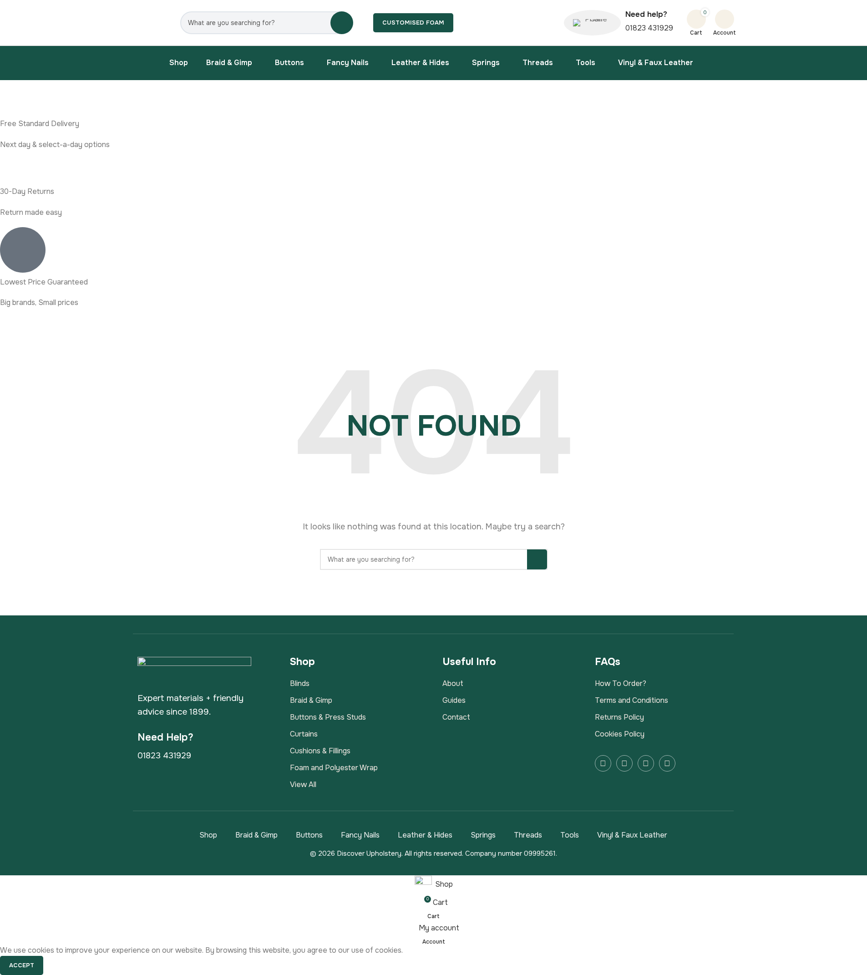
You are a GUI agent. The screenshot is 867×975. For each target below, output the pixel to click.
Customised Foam (413, 22)
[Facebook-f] (603, 763)
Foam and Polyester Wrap (334, 767)
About (452, 683)
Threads (528, 835)
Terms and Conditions (631, 700)
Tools (569, 835)
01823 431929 (649, 28)
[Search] (341, 22)
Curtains (304, 734)
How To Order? (620, 683)
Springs (483, 835)
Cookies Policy (619, 734)
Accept (21, 965)
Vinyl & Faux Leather (632, 835)
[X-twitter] (646, 763)
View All (303, 784)
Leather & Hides (425, 835)
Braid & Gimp (311, 700)
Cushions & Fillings (320, 751)
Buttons (309, 835)
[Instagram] (624, 763)
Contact (456, 717)
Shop (208, 835)
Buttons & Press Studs (328, 717)
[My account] (724, 19)
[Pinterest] (667, 763)
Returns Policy (619, 717)
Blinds (299, 683)
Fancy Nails (360, 835)
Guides (454, 700)
